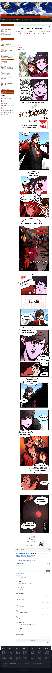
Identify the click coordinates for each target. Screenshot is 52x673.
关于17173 (17, 669)
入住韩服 (21, 19)
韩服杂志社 (18, 19)
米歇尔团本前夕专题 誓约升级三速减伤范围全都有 (24, 555)
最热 (48, 573)
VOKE (31, 553)
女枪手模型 (39, 653)
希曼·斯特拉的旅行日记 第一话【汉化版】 (7, 103)
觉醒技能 (10, 77)
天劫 (6, 44)
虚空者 (1, 62)
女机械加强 (5, 29)
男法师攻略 (10, 659)
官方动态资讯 (3, 657)
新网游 (21, 1)
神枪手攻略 (10, 651)
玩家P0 (20, 581)
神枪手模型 (39, 651)
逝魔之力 (4, 43)
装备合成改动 (6, 31)
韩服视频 (14, 19)
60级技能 (2, 78)
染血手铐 (2, 51)
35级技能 (2, 77)
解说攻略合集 (18, 653)
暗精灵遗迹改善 (7, 89)
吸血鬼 (4, 62)
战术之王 (4, 44)
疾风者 (6, 62)
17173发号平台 (44, 663)
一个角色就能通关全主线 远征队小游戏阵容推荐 (23, 560)
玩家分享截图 (32, 651)
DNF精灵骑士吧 (10, 663)
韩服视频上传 (10, 19)
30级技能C (11, 68)
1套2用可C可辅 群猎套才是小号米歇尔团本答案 (23, 557)
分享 (49, 596)
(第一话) (19, 49)
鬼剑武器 (2, 46)
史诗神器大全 (18, 658)
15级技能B (8, 73)
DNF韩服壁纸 (32, 659)
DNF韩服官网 (47, 653)
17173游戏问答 (39, 663)
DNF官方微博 (47, 651)
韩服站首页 (4, 14)
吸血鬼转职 (2, 73)
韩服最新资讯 (25, 651)
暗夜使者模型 (39, 658)
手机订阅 (42, 31)
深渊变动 (11, 56)
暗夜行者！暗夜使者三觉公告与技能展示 (7, 110)
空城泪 (4, 50)
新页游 (24, 1)
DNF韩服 (20, 553)
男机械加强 (2, 29)
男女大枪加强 (9, 29)
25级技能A (10, 74)
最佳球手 (10, 43)
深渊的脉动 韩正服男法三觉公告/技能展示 (7, 105)
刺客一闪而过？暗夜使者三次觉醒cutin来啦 (7, 112)
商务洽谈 (26, 669)
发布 (48, 571)
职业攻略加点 (3, 653)
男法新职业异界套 (10, 57)
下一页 (33, 538)
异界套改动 (2, 31)
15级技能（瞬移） (3, 74)
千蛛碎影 (11, 44)
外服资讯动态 (3, 652)
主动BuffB (2, 66)
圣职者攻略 (10, 657)
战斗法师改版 (9, 34)
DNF (17, 553)
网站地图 (46, 659)
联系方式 (29, 669)
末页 (36, 538)
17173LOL (14, 663)
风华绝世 (2, 50)
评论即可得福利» (22, 573)
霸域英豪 (12, 43)
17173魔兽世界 (19, 663)
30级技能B (8, 68)
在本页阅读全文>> (33, 539)
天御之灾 (7, 43)
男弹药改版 (2, 34)
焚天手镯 (11, 50)
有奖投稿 (37, 14)
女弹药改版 (5, 34)
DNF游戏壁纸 (32, 658)
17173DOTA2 (29, 663)
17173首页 (3, 1)
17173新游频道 (34, 663)
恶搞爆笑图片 (32, 653)
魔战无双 (2, 43)
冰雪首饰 (4, 51)
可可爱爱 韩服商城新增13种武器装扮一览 (7, 101)
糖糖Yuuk (8, 665)
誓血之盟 (8, 44)
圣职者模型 (39, 657)
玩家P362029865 (21, 616)
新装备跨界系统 (3, 56)
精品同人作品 (32, 652)
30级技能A (5, 68)
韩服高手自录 (18, 651)
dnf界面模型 (39, 659)
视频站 (17, 14)
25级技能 (2, 68)
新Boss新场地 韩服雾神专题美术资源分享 (7, 98)
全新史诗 (6, 19)
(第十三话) (22, 49)
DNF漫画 (23, 553)
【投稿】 (49, 31)
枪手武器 (4, 46)
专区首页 (10, 14)
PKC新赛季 (2, 57)
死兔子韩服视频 (30, 19)
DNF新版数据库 (4, 658)
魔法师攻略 (10, 652)
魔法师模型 (39, 652)
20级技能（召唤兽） (6, 66)
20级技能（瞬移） (11, 67)
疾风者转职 (2, 80)
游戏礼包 (43, 16)
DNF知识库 (46, 658)
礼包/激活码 (28, 1)
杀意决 (2, 44)
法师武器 (10, 46)
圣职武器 (12, 46)
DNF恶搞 (27, 553)
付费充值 (48, 16)
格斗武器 (7, 46)
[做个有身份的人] (48, 563)
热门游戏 (44, 1)
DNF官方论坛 (47, 652)
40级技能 (4, 77)
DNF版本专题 (47, 657)
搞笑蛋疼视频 (18, 657)
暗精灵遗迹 (5, 57)
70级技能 (4, 78)
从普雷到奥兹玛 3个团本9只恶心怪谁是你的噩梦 (23, 556)
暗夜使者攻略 (11, 658)
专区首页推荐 (3, 651)
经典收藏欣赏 (18, 652)
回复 (47, 596)
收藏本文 (49, 549)
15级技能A (5, 73)
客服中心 (32, 669)
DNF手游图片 (25, 658)
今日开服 (32, 1)
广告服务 (23, 669)
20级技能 (7, 74)
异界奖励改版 (2, 89)
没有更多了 (33, 640)
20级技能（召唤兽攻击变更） (5, 67)
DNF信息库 (25, 19)
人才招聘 (20, 669)
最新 (44, 573)
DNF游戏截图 (3, 659)
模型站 (23, 14)
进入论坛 (30, 14)
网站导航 (8, 1)
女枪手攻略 (10, 653)
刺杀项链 (8, 50)
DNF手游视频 (25, 657)
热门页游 (36, 1)
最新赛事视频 (18, 659)
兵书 (6, 50)
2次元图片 (32, 657)
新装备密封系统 (7, 56)
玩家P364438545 (21, 599)
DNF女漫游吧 (4, 663)
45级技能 (7, 77)
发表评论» (48, 642)
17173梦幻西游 (24, 663)
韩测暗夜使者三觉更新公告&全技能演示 (7, 114)
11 (47, 31)
